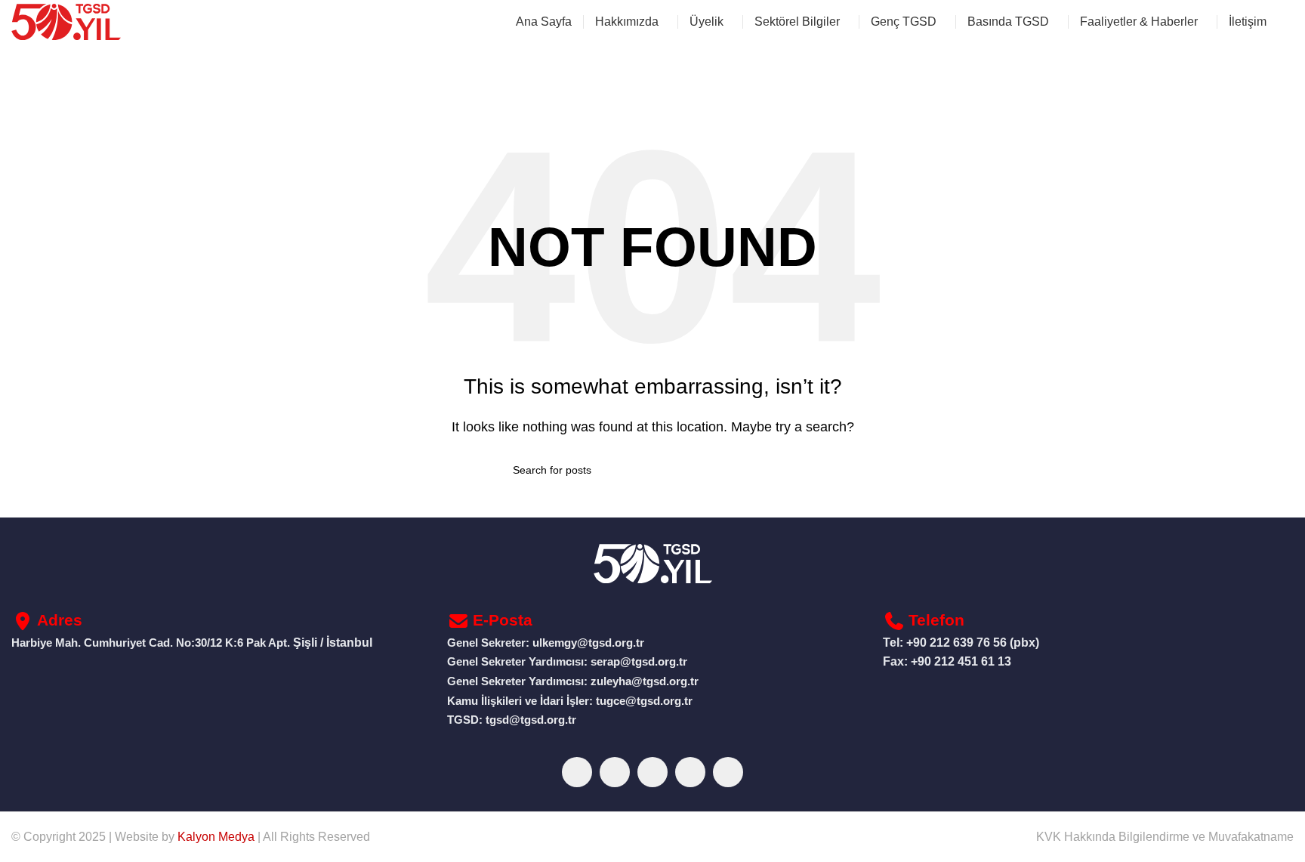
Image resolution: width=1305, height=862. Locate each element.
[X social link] (615, 772)
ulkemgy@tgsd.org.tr (588, 643)
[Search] (1287, 22)
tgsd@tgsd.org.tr (531, 720)
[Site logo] (66, 20)
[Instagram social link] (652, 772)
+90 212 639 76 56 (956, 642)
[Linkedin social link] (728, 772)
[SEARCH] (786, 470)
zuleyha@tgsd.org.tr (645, 681)
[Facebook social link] (577, 772)
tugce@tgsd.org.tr (643, 701)
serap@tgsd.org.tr (639, 662)
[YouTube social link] (690, 772)
